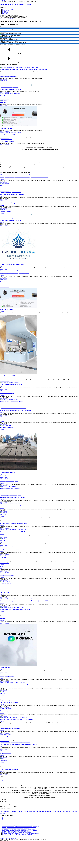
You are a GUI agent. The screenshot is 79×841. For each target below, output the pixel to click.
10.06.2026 (2, 713)
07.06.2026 (2, 739)
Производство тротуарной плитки (8, 472)
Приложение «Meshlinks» (6, 736)
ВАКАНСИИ (5, 12)
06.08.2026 (2, 283)
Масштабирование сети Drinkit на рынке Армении (12, 134)
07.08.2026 (2, 275)
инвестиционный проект (71, 811)
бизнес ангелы (42, 811)
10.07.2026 (2, 525)
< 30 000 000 (27, 811)
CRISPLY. (2, 618)
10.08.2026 (2, 213)
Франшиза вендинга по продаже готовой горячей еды (13, 523)
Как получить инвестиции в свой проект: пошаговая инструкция (15, 819)
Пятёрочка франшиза (5, 82)
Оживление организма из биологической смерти (12, 506)
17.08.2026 (2, 187)
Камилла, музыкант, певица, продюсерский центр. (13, 194)
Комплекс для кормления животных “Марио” (11, 401)
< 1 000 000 (5, 811)
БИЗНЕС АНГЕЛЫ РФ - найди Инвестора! (18, 4)
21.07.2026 (2, 499)
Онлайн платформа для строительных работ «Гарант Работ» (15, 684)
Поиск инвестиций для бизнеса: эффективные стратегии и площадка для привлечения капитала (21, 833)
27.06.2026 (2, 577)
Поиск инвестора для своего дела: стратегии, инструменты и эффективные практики (19, 822)
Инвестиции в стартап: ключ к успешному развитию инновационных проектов (18, 818)
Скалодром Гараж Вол (5, 583)
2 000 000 (32, 811)
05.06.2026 (2, 746)
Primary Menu (2, 7)
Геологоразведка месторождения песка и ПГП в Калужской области (17, 531)
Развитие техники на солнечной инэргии (10, 488)
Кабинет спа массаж (5, 185)
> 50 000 (1, 811)
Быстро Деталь (4, 514)
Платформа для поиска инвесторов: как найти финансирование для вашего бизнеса (18, 829)
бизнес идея (51, 811)
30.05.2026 (2, 771)
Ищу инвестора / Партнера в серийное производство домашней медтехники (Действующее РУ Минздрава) (26, 600)
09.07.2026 (2, 534)
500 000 (35, 811)
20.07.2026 (2, 508)
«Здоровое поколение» (5, 753)
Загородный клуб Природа (7, 575)
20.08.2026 (2, 179)
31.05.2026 (2, 762)
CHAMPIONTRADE (5, 592)
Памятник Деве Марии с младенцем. (9, 481)
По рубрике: (2, 801)
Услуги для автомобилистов (7, 128)
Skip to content (2, 0)
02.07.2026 (2, 559)
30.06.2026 (2, 568)
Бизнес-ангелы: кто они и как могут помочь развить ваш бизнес (15, 821)
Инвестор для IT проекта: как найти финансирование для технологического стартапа (19, 827)
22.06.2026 (2, 594)
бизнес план (60, 811)
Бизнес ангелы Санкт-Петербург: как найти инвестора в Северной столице (17, 825)
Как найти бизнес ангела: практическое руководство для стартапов (15, 828)
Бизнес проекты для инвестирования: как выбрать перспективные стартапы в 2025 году (19, 830)
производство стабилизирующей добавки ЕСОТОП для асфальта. (16, 719)
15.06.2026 (2, 686)
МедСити (2, 540)
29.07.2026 (2, 403)
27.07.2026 (2, 474)
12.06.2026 (2, 704)
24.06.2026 (2, 585)
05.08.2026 (2, 378)
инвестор (2, 813)
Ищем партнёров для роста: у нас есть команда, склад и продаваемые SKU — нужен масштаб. (24, 69)
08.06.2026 (2, 730)
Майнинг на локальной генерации (8, 76)
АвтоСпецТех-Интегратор (6, 427)
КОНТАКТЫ (5, 13)
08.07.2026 (2, 542)
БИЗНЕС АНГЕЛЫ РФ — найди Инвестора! (9, 838)
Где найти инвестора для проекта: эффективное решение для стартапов (16, 831)
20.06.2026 (2, 603)
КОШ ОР (2, 693)
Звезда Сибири (3, 102)
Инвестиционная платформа (7, 141)
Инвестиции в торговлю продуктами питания (11, 384)
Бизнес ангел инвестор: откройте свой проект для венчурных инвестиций (17, 823)
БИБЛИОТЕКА (5, 11)
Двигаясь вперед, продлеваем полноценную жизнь (12, 497)
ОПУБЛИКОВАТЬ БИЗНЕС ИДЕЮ (7, 18)
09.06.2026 (2, 721)
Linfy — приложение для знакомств (9, 702)
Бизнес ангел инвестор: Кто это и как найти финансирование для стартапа (17, 834)
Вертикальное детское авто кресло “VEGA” (11, 89)
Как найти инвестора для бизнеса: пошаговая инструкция (13, 817)
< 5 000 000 (11, 811)
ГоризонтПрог (3, 760)
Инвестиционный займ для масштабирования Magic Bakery (15, 609)
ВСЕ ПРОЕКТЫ (5, 10)
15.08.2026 (2, 196)
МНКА (2, 566)
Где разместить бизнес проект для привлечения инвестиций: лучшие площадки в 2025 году (20, 826)
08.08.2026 (2, 266)
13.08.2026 (2, 205)
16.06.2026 (2, 620)
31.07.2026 (2, 395)
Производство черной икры (7, 676)
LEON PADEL (3, 557)
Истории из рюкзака (5, 667)
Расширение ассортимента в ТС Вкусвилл (10, 549)
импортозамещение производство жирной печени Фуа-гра (14, 273)
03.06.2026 (2, 755)
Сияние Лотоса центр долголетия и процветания (12, 95)
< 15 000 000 (19, 811)
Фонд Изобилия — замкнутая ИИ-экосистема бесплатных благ (16, 410)
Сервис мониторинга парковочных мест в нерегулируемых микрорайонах (19, 744)
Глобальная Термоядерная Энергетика (10, 728)
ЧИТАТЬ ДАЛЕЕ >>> (4, 72)
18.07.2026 (2, 516)
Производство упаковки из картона (9, 769)
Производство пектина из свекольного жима (11, 419)
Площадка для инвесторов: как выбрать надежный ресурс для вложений (16, 832)
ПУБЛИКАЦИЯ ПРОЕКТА (7, 9)
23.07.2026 (2, 483)
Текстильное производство (6, 710)
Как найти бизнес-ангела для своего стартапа (11, 820)
